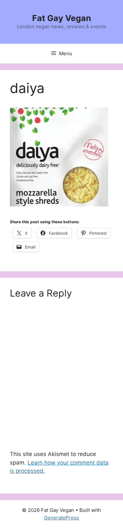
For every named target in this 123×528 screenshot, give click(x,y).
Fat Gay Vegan (61, 18)
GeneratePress (61, 518)
